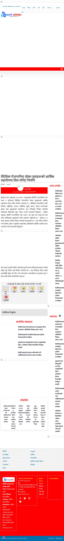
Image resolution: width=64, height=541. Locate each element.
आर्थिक (32, 454)
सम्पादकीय (33, 458)
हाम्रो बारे (43, 9)
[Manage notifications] (3, 537)
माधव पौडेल (27, 189)
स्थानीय (5, 461)
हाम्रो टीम (39, 9)
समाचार (8, 184)
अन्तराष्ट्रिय (5, 454)
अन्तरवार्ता (5, 464)
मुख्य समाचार (6, 458)
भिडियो (5, 451)
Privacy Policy (49, 9)
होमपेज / (3, 184)
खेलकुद (32, 464)
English (32, 451)
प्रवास (4, 468)
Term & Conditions (58, 9)
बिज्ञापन (28, 8)
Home (23, 8)
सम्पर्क (34, 8)
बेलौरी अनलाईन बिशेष (36, 461)
